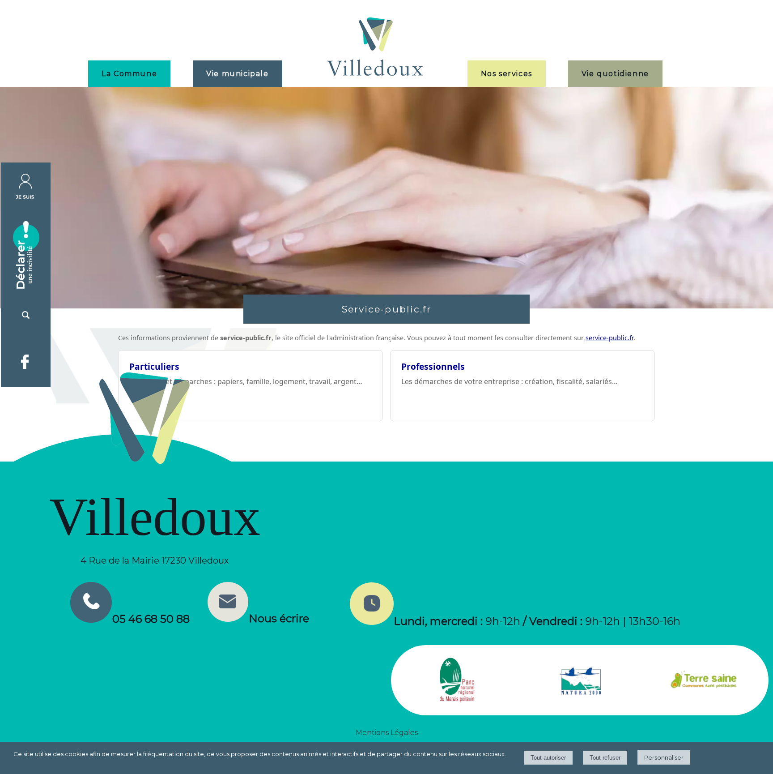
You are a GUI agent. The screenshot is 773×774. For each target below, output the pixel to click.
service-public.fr (609, 338)
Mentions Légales (387, 732)
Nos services (506, 73)
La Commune (129, 73)
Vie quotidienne (615, 73)
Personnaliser (664, 757)
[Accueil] (375, 48)
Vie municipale (237, 73)
